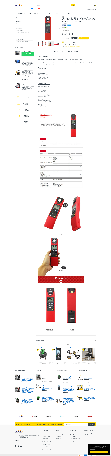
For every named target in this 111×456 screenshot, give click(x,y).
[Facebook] (15, 446)
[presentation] (32, 47)
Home (16, 13)
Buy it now (74, 38)
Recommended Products (84, 370)
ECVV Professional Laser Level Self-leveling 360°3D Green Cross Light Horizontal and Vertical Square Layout (43, 346)
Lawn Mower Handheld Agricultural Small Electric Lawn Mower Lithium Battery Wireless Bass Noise (90, 377)
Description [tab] (56, 51)
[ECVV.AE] (24, 5)
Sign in (95, 1)
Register (91, 1)
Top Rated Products (61, 370)
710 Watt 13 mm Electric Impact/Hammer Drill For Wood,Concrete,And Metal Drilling (89, 398)
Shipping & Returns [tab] (67, 51)
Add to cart (84, 38)
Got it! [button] (99, 452)
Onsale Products (40, 370)
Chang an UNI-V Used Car (26, 51)
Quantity (63, 37)
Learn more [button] (92, 449)
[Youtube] (21, 446)
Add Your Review (64, 23)
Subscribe (91, 424)
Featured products (20, 370)
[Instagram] (18, 446)
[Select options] (50, 363)
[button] (39, 362)
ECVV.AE (63, 16)
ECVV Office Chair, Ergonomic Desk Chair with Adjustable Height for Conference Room (88, 346)
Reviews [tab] (76, 51)
